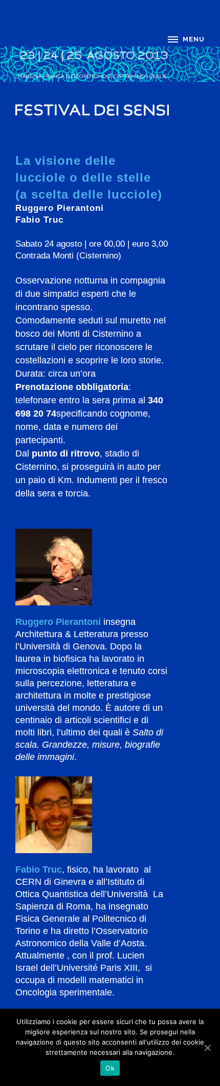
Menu (194, 39)
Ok (110, 1068)
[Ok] (207, 1047)
